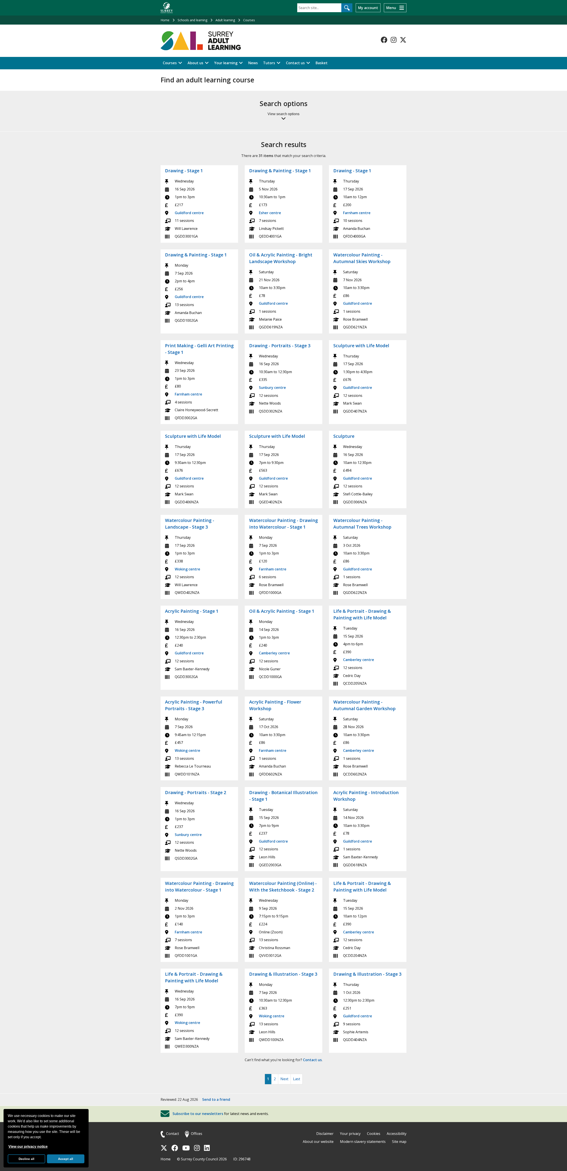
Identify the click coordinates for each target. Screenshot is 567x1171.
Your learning (225, 62)
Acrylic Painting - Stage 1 (191, 611)
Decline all (26, 1159)
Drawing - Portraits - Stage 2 (195, 792)
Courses (249, 20)
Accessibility (396, 1133)
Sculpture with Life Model (361, 346)
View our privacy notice (28, 1146)
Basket (322, 62)
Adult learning (225, 20)
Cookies (373, 1133)
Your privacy (350, 1133)
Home (165, 20)
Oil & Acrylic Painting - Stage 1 (281, 611)
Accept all (65, 1159)
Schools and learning (192, 20)
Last (296, 1078)
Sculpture (343, 436)
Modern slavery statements (363, 1141)
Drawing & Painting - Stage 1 (280, 171)
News (253, 62)
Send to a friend (216, 1099)
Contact (172, 1133)
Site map (399, 1141)
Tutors (269, 62)
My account (368, 7)
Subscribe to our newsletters (198, 1113)
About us (195, 62)
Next (284, 1078)
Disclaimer (325, 1133)
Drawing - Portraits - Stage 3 (279, 346)
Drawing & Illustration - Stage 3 (283, 974)
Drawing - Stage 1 (184, 171)
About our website (318, 1141)
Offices (196, 1133)
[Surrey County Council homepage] (167, 7)
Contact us (295, 62)
